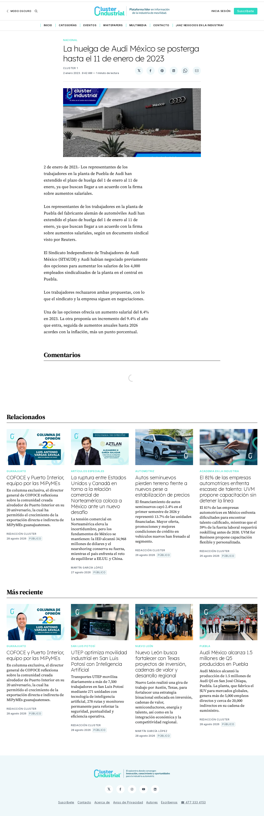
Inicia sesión (221, 11)
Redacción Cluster (22, 533)
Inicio (48, 25)
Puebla (205, 646)
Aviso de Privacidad (128, 802)
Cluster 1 (70, 68)
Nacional (70, 40)
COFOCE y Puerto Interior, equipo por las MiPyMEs (35, 480)
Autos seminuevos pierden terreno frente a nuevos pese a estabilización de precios (162, 486)
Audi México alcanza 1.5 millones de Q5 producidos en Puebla (226, 658)
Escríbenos (169, 802)
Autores (152, 802)
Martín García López (87, 567)
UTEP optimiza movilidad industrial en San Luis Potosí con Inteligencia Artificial (99, 661)
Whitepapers (113, 25)
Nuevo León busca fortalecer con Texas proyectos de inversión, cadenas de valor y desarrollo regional (160, 664)
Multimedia (138, 25)
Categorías (68, 25)
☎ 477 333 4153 (193, 802)
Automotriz (144, 471)
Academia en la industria (219, 471)
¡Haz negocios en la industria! (200, 25)
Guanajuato (16, 471)
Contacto (161, 25)
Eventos (90, 25)
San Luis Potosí (83, 646)
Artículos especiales (87, 471)
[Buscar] (36, 11)
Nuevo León (144, 646)
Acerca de (102, 802)
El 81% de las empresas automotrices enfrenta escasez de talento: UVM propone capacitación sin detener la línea (228, 489)
